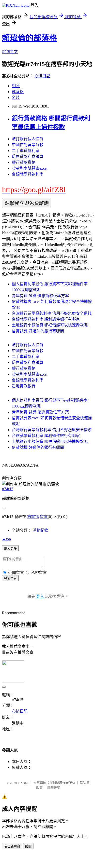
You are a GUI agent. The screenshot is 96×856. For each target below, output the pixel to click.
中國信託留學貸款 (27, 145)
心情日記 (42, 76)
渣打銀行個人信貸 (27, 139)
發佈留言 (10, 578)
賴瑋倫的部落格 (29, 38)
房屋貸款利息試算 (27, 156)
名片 (16, 97)
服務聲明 (53, 787)
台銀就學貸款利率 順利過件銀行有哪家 (46, 319)
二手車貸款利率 (25, 151)
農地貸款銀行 (23, 386)
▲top (6, 539)
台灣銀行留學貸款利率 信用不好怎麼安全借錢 (52, 313)
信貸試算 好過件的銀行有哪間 (38, 331)
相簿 (16, 86)
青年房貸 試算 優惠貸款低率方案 (40, 296)
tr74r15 (7, 489)
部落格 (18, 92)
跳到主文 (10, 52)
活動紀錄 (40, 530)
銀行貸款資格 (23, 162)
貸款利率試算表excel (30, 168)
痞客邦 (33, 517)
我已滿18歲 (12, 846)
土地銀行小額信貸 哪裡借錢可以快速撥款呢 (50, 325)
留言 (44, 517)
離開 (28, 846)
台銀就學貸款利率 (27, 174)
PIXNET (23, 783)
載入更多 (10, 548)
